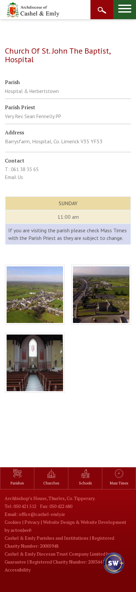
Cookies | (14, 522)
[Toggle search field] (101, 9)
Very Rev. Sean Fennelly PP (33, 116)
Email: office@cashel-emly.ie (35, 514)
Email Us (14, 177)
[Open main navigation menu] (124, 9)
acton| (21, 530)
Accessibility (18, 570)
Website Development (103, 522)
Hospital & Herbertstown (32, 91)
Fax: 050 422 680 (56, 506)
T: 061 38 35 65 (22, 169)
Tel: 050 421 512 (20, 506)
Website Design (59, 522)
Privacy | (33, 522)
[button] (112, 568)
